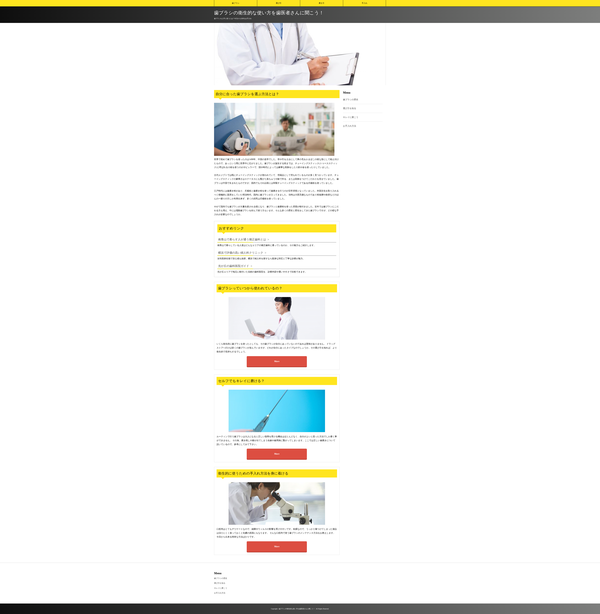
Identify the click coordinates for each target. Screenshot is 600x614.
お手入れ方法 (349, 126)
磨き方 (321, 3)
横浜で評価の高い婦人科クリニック (240, 252)
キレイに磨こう (350, 117)
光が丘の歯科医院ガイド (233, 266)
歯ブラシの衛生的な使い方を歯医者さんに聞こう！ (269, 12)
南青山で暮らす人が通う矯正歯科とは (242, 239)
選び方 (278, 3)
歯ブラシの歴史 (350, 100)
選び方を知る (349, 108)
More (276, 361)
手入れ (364, 3)
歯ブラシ (235, 3)
